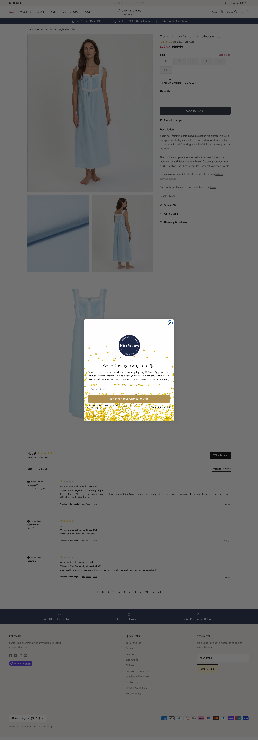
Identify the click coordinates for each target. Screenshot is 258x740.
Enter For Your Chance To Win (129, 398)
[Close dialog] (170, 322)
